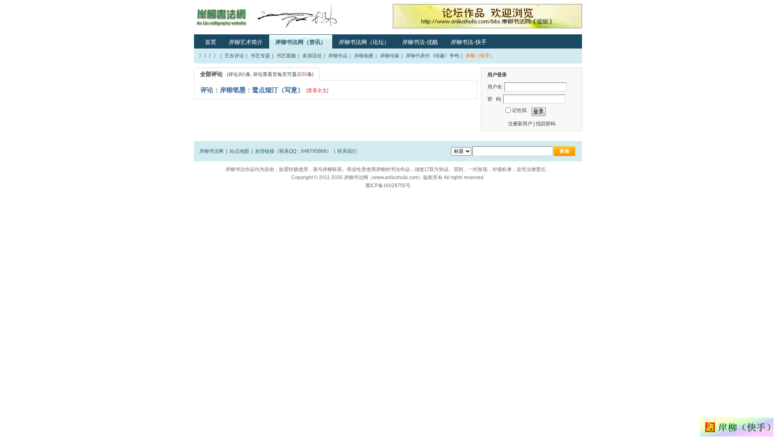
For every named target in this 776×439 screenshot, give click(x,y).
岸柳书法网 (211, 151)
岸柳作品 (338, 56)
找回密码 (545, 124)
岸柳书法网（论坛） (364, 42)
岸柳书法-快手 (469, 42)
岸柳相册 (363, 56)
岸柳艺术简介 (246, 42)
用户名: (495, 87)
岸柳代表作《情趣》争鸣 (432, 56)
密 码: (494, 99)
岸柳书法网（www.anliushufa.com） (383, 177)
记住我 (519, 110)
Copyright (302, 177)
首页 (210, 42)
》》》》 (208, 56)
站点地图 (239, 151)
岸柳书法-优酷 (420, 42)
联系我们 (347, 151)
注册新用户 (520, 124)
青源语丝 (312, 56)
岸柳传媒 (389, 56)
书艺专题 (260, 56)
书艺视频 (286, 56)
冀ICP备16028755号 (388, 185)
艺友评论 (234, 56)
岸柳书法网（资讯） (300, 42)
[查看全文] (317, 90)
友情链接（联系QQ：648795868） (293, 151)
